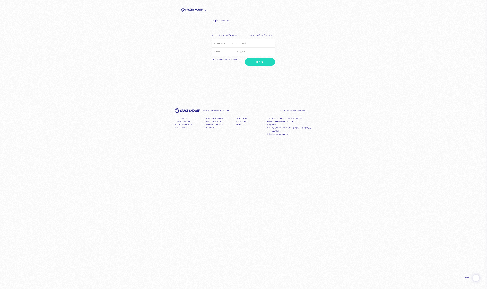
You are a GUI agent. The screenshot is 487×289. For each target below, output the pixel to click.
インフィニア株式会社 (274, 131)
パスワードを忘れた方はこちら (260, 35)
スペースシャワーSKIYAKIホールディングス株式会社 (285, 118)
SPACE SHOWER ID (182, 128)
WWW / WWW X (241, 118)
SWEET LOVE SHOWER (214, 124)
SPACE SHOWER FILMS (183, 124)
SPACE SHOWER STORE (215, 121)
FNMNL (239, 124)
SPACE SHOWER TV (182, 118)
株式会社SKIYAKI (273, 125)
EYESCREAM (241, 121)
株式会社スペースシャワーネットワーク (280, 121)
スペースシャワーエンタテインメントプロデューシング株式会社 (289, 128)
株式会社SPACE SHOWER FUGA (278, 134)
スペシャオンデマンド (182, 121)
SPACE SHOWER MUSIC (214, 118)
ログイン (260, 62)
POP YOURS (210, 128)
